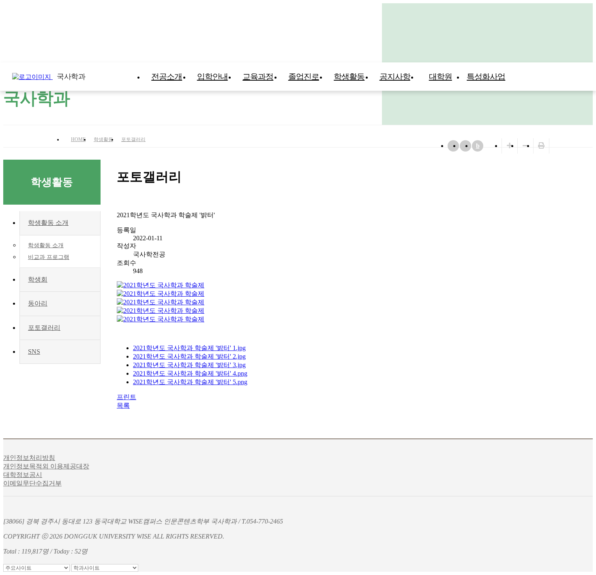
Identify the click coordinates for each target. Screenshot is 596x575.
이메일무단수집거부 (32, 483)
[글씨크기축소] (525, 145)
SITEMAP (588, 76)
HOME (78, 139)
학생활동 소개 (48, 222)
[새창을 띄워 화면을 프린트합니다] (541, 145)
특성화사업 (486, 76)
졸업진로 (303, 76)
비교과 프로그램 (48, 257)
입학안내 (212, 76)
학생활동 (349, 76)
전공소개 (166, 76)
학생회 (37, 279)
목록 (123, 405)
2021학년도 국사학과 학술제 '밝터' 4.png (190, 373)
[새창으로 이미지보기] (160, 285)
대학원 (440, 76)
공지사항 (394, 76)
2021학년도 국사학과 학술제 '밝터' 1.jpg (189, 347)
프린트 (126, 396)
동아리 (37, 303)
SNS (34, 351)
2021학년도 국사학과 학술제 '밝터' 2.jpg (189, 356)
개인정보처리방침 (29, 457)
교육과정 (257, 76)
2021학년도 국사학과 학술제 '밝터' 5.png (190, 381)
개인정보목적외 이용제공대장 (46, 466)
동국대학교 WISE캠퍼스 (572, 76)
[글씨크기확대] (509, 145)
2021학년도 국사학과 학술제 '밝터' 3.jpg (189, 364)
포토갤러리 (133, 139)
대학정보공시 (22, 474)
